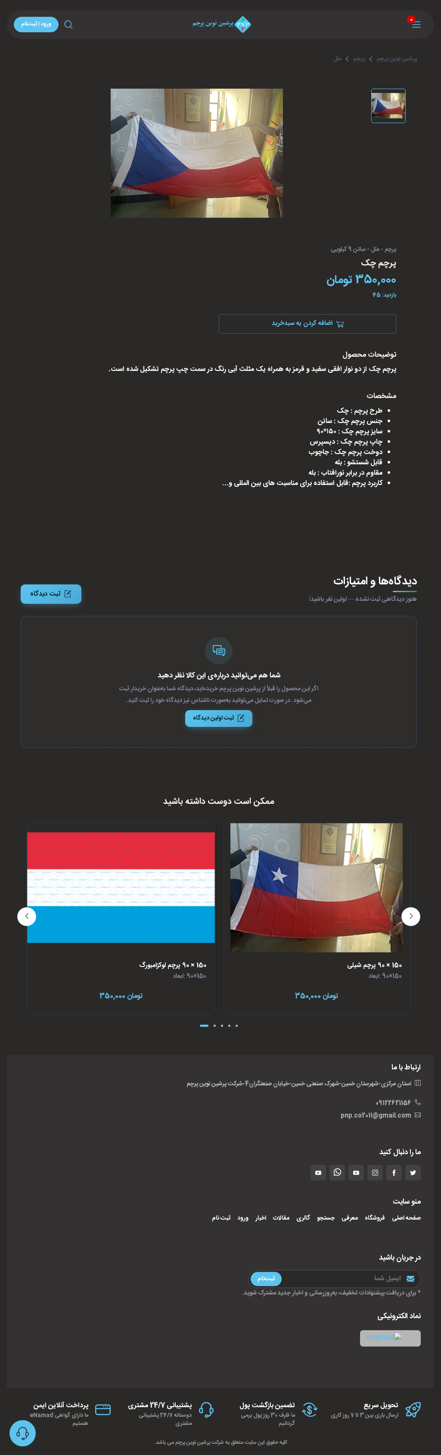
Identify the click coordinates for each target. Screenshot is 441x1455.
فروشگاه (375, 1218)
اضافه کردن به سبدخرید (302, 323)
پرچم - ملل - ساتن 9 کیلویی (363, 250)
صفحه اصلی (406, 1218)
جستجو (326, 1218)
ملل (337, 59)
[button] (390, 1338)
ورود (242, 1218)
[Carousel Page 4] (229, 1026)
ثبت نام (221, 1218)
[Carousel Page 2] (215, 1026)
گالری (303, 1218)
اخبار (260, 1218)
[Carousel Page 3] (222, 1026)
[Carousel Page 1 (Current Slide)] (204, 1026)
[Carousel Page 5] (237, 1026)
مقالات (281, 1218)
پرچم (359, 59)
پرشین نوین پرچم (397, 59)
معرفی (350, 1218)
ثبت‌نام (266, 1278)
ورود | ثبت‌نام (36, 24)
